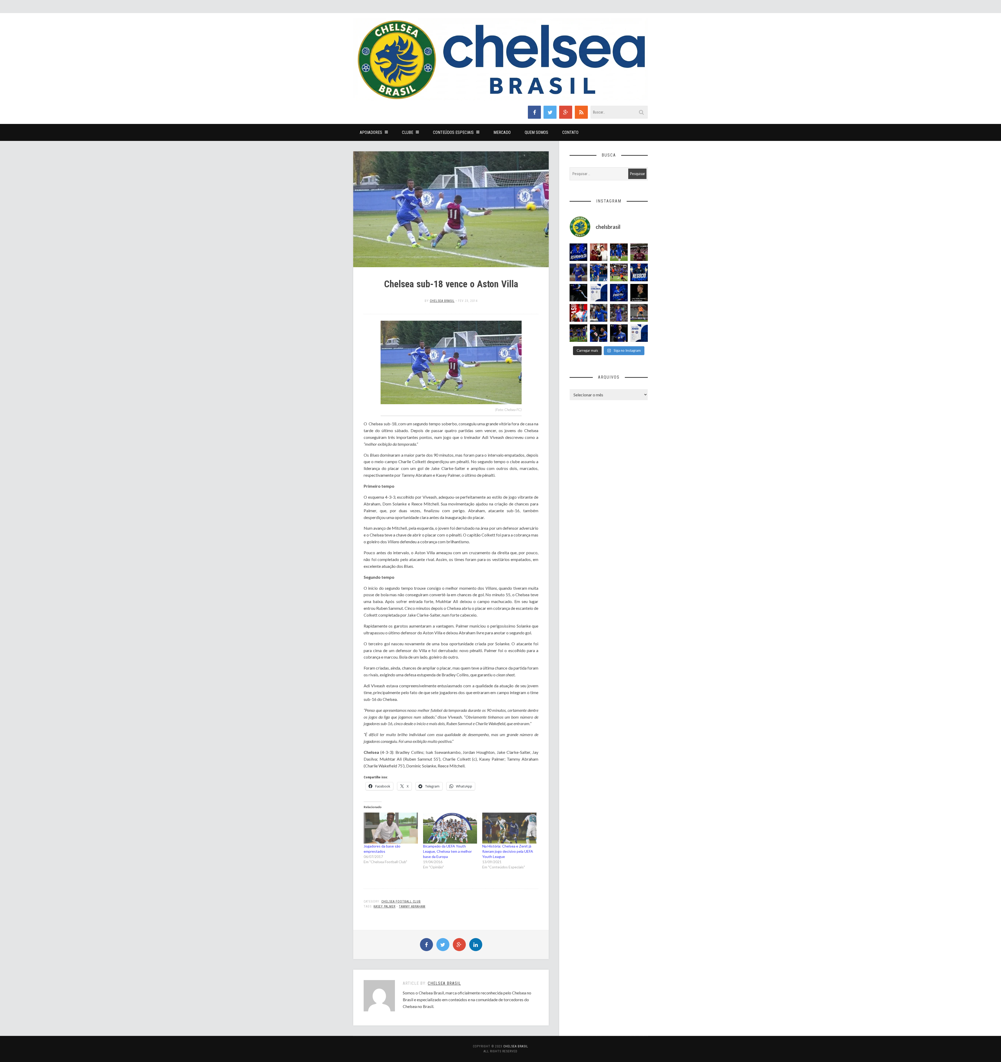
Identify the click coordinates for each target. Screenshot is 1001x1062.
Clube (407, 132)
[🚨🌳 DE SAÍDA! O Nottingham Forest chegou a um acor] (639, 313)
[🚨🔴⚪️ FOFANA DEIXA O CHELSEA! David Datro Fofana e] (639, 252)
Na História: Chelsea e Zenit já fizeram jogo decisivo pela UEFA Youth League (507, 851)
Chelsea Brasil (442, 301)
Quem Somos (536, 132)
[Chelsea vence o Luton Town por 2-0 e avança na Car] (619, 272)
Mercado (502, 132)
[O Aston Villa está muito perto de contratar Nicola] (599, 313)
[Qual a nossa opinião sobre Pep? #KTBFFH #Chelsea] (578, 272)
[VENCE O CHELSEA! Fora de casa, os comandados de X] (578, 333)
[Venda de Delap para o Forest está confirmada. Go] (639, 293)
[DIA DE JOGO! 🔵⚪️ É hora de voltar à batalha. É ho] (639, 333)
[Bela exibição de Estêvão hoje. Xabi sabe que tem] (619, 252)
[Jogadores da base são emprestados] (391, 828)
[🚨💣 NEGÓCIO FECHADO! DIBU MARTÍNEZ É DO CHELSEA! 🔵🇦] (639, 272)
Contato (570, 132)
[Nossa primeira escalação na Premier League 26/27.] (619, 333)
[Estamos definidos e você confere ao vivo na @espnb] (578, 293)
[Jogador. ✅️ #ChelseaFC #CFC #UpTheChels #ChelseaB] (599, 272)
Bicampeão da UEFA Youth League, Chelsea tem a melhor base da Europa (447, 851)
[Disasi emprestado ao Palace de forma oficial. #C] (578, 313)
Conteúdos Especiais (453, 132)
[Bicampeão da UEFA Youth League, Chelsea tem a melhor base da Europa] (450, 828)
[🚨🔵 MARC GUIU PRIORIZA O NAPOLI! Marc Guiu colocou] (619, 293)
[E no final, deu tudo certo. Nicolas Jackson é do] (599, 252)
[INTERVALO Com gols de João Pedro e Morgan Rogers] (599, 333)
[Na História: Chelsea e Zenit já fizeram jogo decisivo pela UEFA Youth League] (509, 828)
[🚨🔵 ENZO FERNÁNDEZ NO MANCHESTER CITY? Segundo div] (619, 313)
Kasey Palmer (384, 906)
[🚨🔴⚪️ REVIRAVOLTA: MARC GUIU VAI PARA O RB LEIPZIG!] (578, 252)
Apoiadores (371, 132)
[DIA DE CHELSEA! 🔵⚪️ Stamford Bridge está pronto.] (599, 293)
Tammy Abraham (412, 906)
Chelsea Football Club (401, 901)
